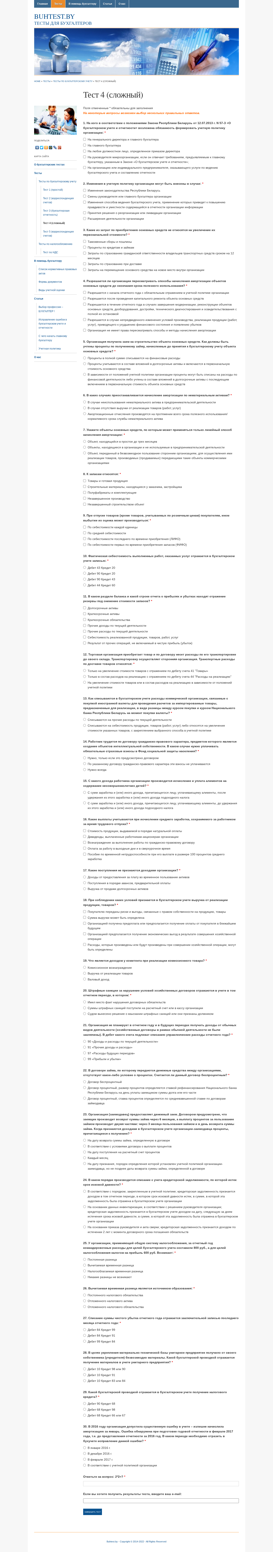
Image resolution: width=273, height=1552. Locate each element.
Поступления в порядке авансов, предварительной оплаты (129, 883)
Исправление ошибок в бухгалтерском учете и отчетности (53, 323)
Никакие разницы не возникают (110, 1277)
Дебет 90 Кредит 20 (101, 573)
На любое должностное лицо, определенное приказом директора (134, 151)
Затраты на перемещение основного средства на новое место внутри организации (146, 270)
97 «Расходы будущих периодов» (111, 1053)
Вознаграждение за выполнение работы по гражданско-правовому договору (141, 842)
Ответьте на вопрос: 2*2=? (104, 1476)
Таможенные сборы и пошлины (110, 241)
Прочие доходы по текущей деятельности (117, 625)
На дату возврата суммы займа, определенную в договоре (129, 1140)
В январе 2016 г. (99, 1448)
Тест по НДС (50, 252)
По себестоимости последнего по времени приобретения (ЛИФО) (134, 539)
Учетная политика (50, 348)
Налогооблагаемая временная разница (115, 1271)
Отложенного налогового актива (110, 1301)
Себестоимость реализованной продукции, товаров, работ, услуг (133, 637)
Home (37, 81)
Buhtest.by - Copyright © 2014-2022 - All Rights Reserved (136, 1541)
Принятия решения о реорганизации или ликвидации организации (134, 213)
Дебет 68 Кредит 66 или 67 (106, 1415)
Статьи (107, 3)
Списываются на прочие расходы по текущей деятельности (130, 719)
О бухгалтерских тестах (49, 164)
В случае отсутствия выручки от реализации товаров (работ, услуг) (134, 408)
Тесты (58, 3)
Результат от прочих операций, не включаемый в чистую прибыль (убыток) (140, 643)
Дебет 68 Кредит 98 (101, 1409)
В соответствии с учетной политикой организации (122, 1465)
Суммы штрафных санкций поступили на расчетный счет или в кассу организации (145, 1008)
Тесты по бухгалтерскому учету (72, 81)
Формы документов (50, 281)
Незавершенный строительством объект (116, 504)
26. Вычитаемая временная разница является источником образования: (139, 1288)
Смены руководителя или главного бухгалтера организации (129, 196)
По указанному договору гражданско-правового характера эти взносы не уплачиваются (149, 764)
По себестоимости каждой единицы (113, 527)
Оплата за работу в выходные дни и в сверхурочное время (129, 848)
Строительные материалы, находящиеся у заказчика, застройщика (135, 487)
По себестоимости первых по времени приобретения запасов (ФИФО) (137, 544)
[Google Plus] (59, 147)
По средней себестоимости (107, 533)
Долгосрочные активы (103, 608)
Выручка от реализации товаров (110, 973)
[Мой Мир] (50, 147)
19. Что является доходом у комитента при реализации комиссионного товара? (145, 960)
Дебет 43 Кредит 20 (101, 567)
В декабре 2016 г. (100, 1453)
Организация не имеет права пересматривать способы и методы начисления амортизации (152, 330)
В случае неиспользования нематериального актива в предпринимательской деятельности (152, 402)
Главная (42, 3)
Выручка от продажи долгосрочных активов (118, 889)
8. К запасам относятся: (102, 474)
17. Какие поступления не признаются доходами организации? (131, 870)
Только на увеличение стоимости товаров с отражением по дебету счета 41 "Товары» (148, 671)
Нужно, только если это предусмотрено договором (123, 758)
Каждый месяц (98, 1158)
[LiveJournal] (55, 147)
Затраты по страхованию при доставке (115, 264)
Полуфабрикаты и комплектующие (112, 492)
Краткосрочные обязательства (109, 620)
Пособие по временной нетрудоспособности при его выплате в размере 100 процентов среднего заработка (156, 857)
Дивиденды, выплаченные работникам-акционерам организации (133, 836)
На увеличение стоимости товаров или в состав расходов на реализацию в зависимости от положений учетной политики (160, 685)
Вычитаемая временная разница (111, 1265)
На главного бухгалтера (104, 145)
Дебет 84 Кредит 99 (101, 1329)
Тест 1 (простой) (53, 189)
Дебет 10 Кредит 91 (101, 1375)
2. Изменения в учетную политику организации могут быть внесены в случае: (143, 183)
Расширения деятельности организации (116, 218)
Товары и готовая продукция (108, 481)
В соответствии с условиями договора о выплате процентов (129, 1146)
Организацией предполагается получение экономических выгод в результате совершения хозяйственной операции (162, 936)
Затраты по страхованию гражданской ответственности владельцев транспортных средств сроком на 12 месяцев (161, 256)
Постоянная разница (102, 1259)
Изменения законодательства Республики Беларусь (124, 190)
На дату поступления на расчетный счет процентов (124, 1152)
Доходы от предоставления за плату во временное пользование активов (138, 877)
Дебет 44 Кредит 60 (101, 585)
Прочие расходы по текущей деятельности (118, 631)
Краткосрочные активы (103, 614)
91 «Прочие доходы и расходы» (110, 1047)
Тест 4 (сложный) (54, 223)
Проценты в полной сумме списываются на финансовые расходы (134, 358)
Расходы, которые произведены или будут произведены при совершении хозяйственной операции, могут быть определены (162, 947)
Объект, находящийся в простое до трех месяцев (122, 441)
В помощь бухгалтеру (82, 3)
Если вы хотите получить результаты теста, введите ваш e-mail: (132, 1494)
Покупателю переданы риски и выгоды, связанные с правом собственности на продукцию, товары (157, 911)
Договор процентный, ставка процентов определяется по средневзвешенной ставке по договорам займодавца (157, 1101)
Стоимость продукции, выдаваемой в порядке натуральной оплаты (135, 831)
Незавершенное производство (109, 498)
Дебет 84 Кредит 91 (101, 1335)
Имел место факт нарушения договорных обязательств (127, 1002)
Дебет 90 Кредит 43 (101, 579)
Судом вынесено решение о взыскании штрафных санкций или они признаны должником (150, 1013)
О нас (122, 3)
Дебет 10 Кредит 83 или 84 (106, 1380)
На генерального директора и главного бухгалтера (123, 139)
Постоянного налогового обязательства (115, 1295)
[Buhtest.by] (136, 51)
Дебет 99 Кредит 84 (101, 1341)
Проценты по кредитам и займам (111, 247)
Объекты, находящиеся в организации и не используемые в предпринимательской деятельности (156, 447)
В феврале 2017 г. (100, 1459)
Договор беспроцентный (105, 1082)
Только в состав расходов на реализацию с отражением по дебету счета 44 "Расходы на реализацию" (159, 676)
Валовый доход (98, 979)
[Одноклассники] (46, 147)
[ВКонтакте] (37, 147)
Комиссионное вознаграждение (110, 967)
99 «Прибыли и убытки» (104, 1059)
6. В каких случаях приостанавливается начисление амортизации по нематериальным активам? (157, 395)
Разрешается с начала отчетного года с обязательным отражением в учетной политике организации (158, 292)
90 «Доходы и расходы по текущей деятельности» (123, 1041)
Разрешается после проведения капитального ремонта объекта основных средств (146, 298)
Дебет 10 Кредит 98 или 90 (106, 1369)
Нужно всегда (97, 769)
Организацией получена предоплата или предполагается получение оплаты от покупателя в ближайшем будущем (162, 926)
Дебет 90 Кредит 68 (101, 1403)
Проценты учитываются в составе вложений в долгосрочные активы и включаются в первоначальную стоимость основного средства (159, 366)
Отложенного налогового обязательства (116, 1307)
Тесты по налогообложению (55, 244)
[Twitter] (41, 147)
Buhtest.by (54, 16)
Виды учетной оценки (52, 290)
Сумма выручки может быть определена (116, 917)
